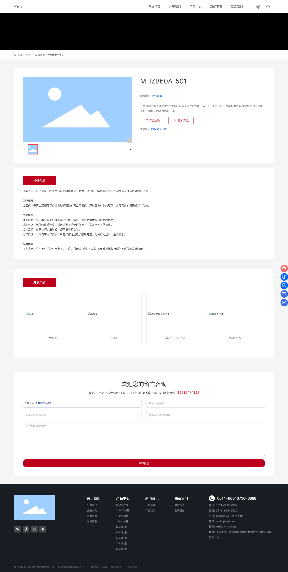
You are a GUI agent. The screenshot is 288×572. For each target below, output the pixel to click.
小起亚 (114, 338)
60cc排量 (39, 54)
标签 (119, 567)
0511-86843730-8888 (236, 498)
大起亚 (53, 338)
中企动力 (106, 567)
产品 (28, 54)
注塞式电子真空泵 (174, 338)
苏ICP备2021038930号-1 (71, 567)
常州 (113, 567)
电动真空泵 (235, 338)
